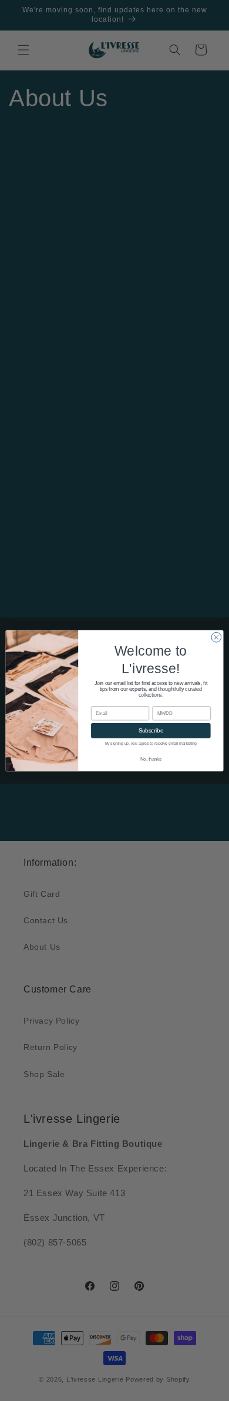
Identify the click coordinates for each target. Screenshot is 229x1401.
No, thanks (150, 759)
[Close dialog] (216, 637)
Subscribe (151, 730)
